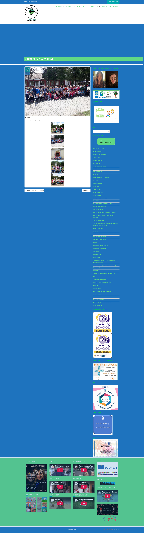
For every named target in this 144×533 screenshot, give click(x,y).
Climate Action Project (99, 279)
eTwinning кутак (97, 160)
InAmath (95, 285)
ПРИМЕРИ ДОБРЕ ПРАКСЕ (100, 198)
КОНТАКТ (115, 6)
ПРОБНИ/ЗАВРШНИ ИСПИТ (100, 166)
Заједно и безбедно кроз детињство (102, 303)
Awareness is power (98, 148)
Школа (28, 117)
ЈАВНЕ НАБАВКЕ (97, 172)
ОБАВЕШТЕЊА (106, 6)
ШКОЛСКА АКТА (97, 254)
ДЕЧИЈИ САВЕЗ (97, 294)
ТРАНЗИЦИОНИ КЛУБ (98, 300)
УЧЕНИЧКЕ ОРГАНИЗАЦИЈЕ (100, 245)
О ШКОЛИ (68, 6)
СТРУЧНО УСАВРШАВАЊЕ (100, 237)
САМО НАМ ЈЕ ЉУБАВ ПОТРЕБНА (102, 291)
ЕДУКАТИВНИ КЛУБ (98, 151)
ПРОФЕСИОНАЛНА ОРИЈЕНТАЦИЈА (102, 204)
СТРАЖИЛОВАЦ (97, 234)
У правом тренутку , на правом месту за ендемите (106, 265)
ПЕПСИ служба (97, 195)
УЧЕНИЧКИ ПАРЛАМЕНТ (99, 248)
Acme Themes (116, 529)
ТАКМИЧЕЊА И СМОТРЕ (99, 240)
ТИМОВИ (95, 271)
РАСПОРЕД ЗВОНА (98, 209)
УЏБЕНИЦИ (96, 251)
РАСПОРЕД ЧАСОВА (113, 2)
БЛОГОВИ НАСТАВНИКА (99, 154)
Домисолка (85, 190)
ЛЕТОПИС (95, 180)
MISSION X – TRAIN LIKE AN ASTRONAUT (104, 274)
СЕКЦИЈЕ (95, 231)
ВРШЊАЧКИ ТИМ (97, 306)
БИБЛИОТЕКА (96, 257)
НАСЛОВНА (58, 6)
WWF (94, 276)
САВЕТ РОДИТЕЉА (98, 228)
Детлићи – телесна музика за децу (102, 282)
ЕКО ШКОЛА (96, 163)
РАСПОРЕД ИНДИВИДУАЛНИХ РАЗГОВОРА (104, 212)
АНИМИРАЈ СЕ (97, 288)
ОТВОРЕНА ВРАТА (98, 192)
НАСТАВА (77, 6)
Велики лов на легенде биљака (35, 190)
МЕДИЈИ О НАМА (97, 183)
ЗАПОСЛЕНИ (96, 169)
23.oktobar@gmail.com (32, 1)
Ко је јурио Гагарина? (98, 268)
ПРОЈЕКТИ (94, 6)
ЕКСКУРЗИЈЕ (96, 157)
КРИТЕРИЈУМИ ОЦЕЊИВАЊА (101, 178)
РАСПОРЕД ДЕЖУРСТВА (99, 207)
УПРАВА (95, 243)
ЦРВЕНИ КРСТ (97, 297)
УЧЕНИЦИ (85, 6)
